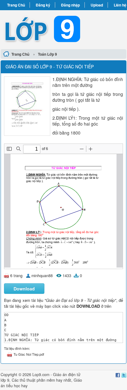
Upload (97, 5)
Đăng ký (43, 5)
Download (24, 288)
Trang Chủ (16, 5)
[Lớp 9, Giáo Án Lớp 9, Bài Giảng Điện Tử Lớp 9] (63, 28)
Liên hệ (120, 5)
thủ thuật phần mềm (37, 380)
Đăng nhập (70, 5)
